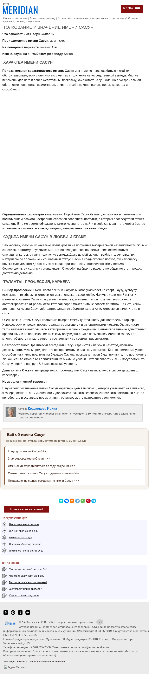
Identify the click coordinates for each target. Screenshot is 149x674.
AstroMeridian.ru (31, 622)
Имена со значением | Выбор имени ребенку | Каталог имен (38, 18)
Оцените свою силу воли (24, 595)
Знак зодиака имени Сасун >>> (29, 458)
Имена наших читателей (26, 509)
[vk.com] (6, 614)
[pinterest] (13, 614)
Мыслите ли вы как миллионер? (28, 582)
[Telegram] (77, 501)
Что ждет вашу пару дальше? (26, 575)
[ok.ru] (20, 614)
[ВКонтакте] (66, 501)
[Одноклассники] (72, 501)
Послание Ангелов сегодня (25, 544)
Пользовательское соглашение (47, 661)
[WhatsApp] (83, 501)
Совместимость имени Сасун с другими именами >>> (44, 473)
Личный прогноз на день (23, 530)
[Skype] (93, 501)
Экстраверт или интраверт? (25, 588)
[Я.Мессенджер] (61, 501)
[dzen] (28, 614)
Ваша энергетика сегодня (24, 524)
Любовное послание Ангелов (26, 550)
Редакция (9, 661)
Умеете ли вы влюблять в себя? (28, 569)
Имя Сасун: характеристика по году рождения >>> (41, 466)
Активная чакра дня (20, 537)
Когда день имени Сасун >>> (27, 451)
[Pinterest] (88, 501)
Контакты (22, 661)
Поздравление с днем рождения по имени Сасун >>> (43, 480)
